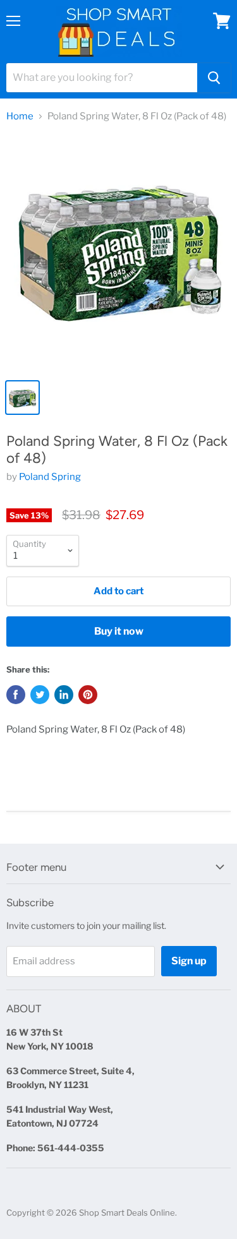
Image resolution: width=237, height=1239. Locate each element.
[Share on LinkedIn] (63, 694)
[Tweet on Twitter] (39, 694)
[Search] (214, 77)
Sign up (189, 961)
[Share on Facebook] (15, 694)
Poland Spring (50, 476)
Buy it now (118, 631)
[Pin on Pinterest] (87, 694)
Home (19, 116)
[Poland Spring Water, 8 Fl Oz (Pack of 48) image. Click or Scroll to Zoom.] (118, 253)
